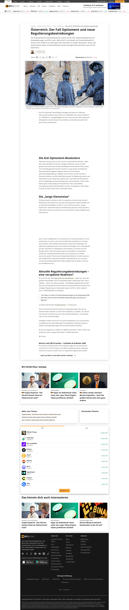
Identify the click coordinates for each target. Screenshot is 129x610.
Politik (54, 26)
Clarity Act (66, 6)
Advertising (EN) (86, 547)
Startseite (33, 26)
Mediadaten (55, 547)
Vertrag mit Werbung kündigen (71, 579)
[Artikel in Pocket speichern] (50, 57)
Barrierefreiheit (56, 555)
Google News (70, 562)
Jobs (52, 544)
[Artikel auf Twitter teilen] (40, 57)
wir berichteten (56, 117)
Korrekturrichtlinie (57, 567)
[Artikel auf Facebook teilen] (37, 57)
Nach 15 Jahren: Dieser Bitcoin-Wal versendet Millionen (38, 420)
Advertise (111, 1)
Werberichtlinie (56, 564)
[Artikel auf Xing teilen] (47, 57)
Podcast (68, 551)
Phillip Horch (41, 51)
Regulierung (60, 26)
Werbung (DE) (85, 550)
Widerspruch (65, 582)
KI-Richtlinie (55, 569)
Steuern (44, 6)
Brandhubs (69, 556)
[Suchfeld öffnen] (122, 6)
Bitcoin (26, 6)
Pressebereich (85, 553)
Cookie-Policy (56, 579)
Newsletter (69, 559)
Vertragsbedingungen (32, 579)
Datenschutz (55, 553)
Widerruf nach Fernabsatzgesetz (93, 579)
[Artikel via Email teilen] (53, 57)
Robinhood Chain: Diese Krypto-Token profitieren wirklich (39, 417)
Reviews (68, 548)
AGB (60, 590)
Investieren (52, 6)
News (68, 539)
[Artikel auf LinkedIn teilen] (43, 57)
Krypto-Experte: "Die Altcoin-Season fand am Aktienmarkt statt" (41, 414)
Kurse (68, 542)
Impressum (55, 550)
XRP (39, 6)
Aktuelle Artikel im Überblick (44, 26)
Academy (69, 553)
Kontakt (83, 544)
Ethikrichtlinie (55, 561)
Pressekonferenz (60, 305)
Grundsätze (55, 558)
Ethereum (33, 6)
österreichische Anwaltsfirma (63, 278)
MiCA (59, 6)
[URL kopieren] (56, 57)
